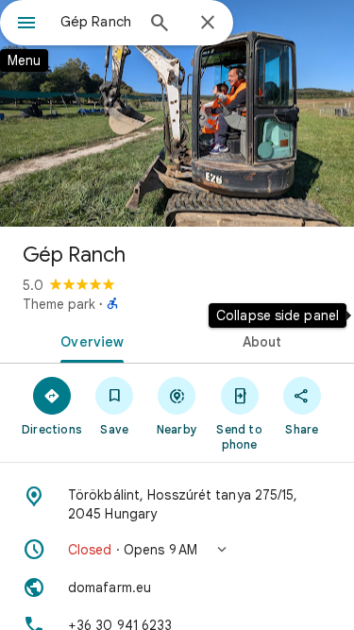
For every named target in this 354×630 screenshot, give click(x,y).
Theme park (59, 304)
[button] (177, 550)
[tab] (89, 340)
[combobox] (96, 21)
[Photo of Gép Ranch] (177, 113)
